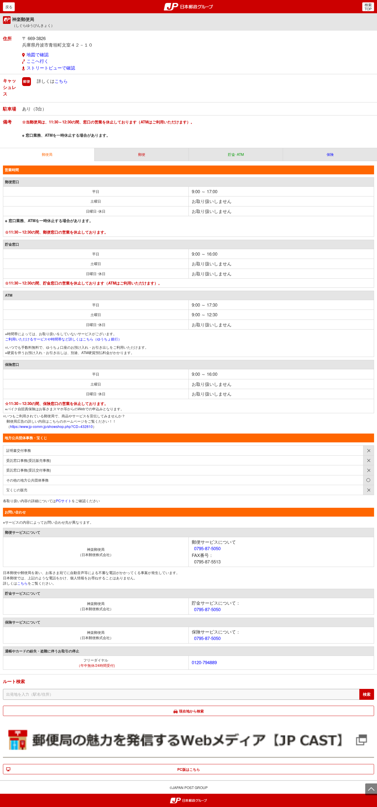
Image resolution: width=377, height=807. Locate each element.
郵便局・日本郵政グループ (188, 7)
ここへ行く (38, 61)
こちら (61, 81)
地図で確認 (38, 54)
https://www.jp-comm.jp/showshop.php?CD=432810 (51, 426)
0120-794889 (204, 662)
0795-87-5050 (207, 548)
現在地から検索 (191, 711)
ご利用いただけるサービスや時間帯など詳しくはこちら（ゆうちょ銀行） (63, 338)
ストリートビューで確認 (51, 68)
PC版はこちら (188, 769)
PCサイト (64, 500)
